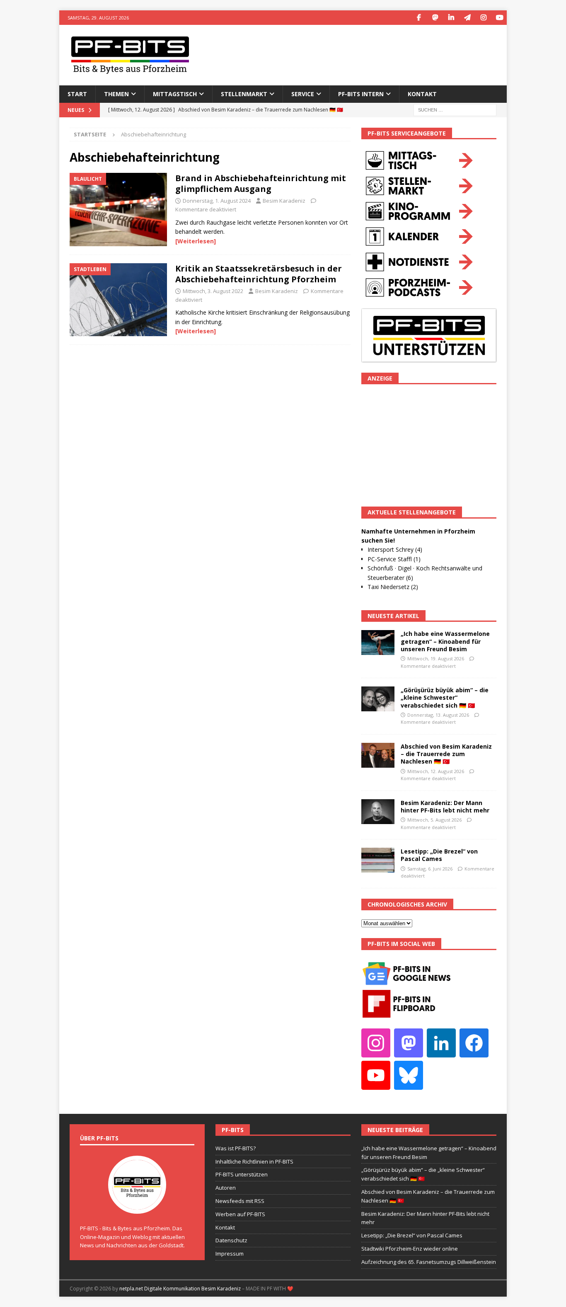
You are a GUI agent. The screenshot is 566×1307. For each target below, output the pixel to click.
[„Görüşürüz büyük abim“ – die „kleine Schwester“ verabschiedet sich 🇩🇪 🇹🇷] (377, 698)
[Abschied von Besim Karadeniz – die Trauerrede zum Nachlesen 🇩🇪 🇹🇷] (377, 755)
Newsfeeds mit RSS (239, 1201)
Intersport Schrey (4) (395, 549)
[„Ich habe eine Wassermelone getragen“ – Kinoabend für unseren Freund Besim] (377, 642)
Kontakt (422, 94)
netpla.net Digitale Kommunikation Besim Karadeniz (180, 1288)
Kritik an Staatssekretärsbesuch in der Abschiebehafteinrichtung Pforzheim (258, 274)
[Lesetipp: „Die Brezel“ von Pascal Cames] (377, 860)
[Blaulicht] (118, 209)
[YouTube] (499, 17)
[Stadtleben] (118, 300)
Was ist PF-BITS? (235, 1148)
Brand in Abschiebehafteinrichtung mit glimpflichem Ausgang (260, 183)
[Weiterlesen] (195, 241)
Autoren (225, 1187)
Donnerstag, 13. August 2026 (438, 715)
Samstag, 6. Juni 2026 (429, 869)
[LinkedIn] (451, 17)
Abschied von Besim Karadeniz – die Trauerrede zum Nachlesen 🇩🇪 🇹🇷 (446, 753)
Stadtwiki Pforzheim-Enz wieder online (409, 1248)
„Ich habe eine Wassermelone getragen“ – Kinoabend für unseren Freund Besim (445, 641)
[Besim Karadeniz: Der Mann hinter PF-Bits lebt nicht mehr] (377, 811)
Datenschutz (231, 1240)
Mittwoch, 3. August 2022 (213, 291)
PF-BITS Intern (361, 94)
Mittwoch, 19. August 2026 (435, 658)
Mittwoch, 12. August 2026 (435, 771)
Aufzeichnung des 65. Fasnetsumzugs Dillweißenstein (428, 1262)
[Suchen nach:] (455, 109)
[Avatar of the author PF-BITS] (137, 1205)
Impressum (229, 1253)
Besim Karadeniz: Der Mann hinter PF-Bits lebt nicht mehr (445, 806)
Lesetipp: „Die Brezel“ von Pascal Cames (439, 855)
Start (77, 94)
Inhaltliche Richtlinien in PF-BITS (254, 1161)
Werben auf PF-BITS (240, 1214)
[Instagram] (483, 17)
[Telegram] (467, 17)
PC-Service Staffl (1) (394, 559)
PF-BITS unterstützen (241, 1174)
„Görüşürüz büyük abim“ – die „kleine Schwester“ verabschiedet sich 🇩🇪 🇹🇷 (445, 697)
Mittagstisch (175, 94)
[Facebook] (418, 17)
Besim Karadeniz (284, 200)
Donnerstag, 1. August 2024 (217, 200)
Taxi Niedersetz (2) (393, 587)
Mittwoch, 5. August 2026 (434, 820)
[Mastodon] (435, 17)
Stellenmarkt (244, 94)
